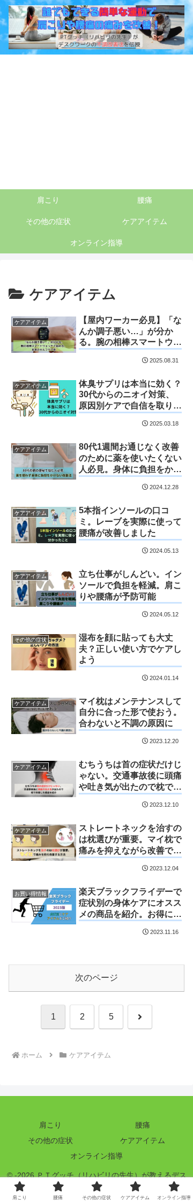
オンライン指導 (96, 1156)
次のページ (96, 977)
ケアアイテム (142, 1140)
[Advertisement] (96, 122)
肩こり (50, 1125)
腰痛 (142, 1125)
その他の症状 (50, 1140)
